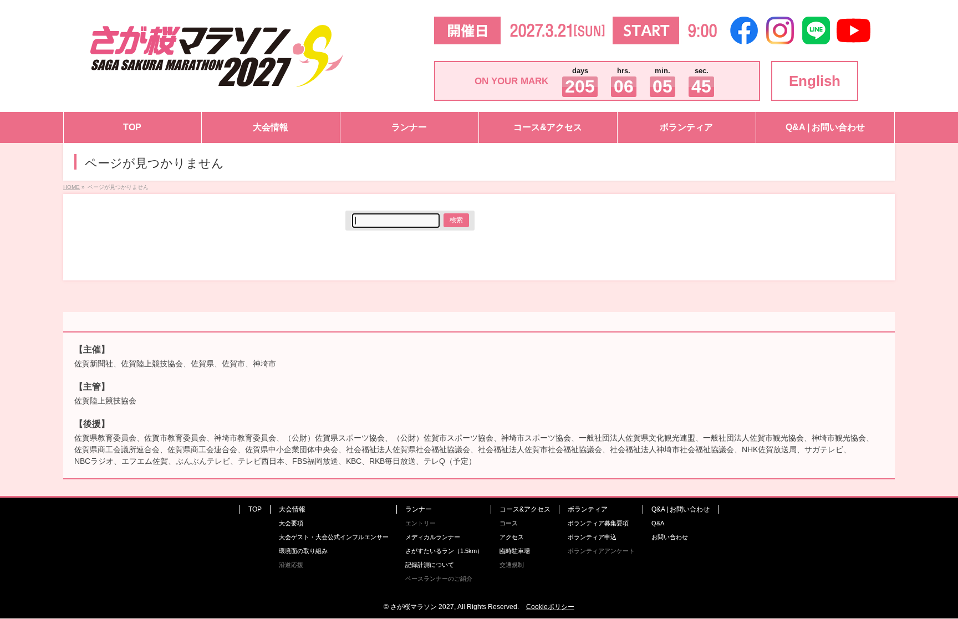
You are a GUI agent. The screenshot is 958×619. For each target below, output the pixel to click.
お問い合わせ (669, 537)
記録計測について (429, 564)
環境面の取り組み (303, 551)
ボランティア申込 (592, 537)
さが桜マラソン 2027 (422, 607)
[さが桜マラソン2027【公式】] (217, 81)
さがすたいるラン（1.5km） (444, 551)
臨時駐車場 (515, 551)
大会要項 (291, 523)
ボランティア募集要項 (598, 523)
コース (509, 523)
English (814, 81)
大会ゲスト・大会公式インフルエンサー (334, 537)
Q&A (657, 523)
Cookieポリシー (550, 607)
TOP (255, 509)
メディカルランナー (432, 537)
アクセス (512, 537)
